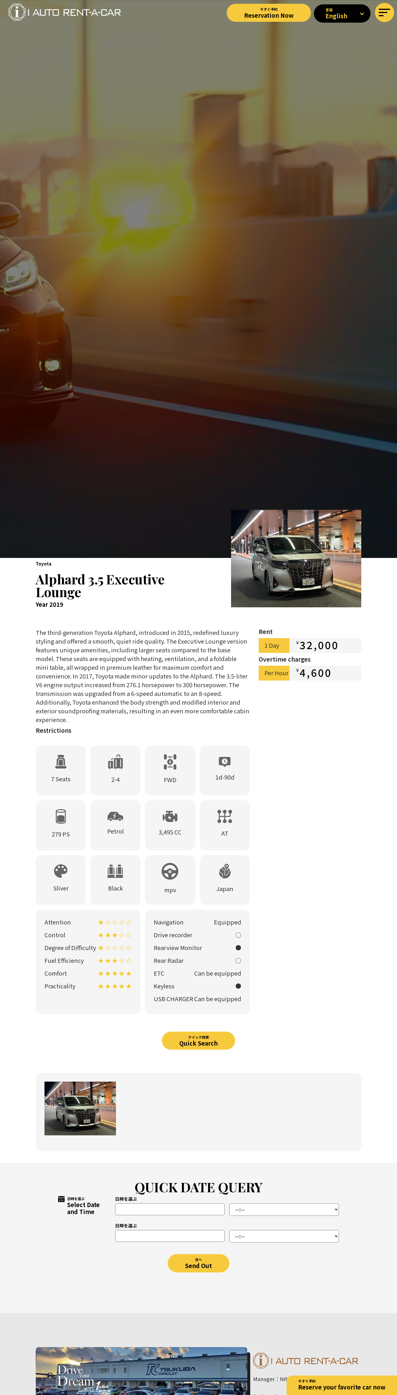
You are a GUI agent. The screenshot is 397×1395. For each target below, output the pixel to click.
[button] (384, 12)
